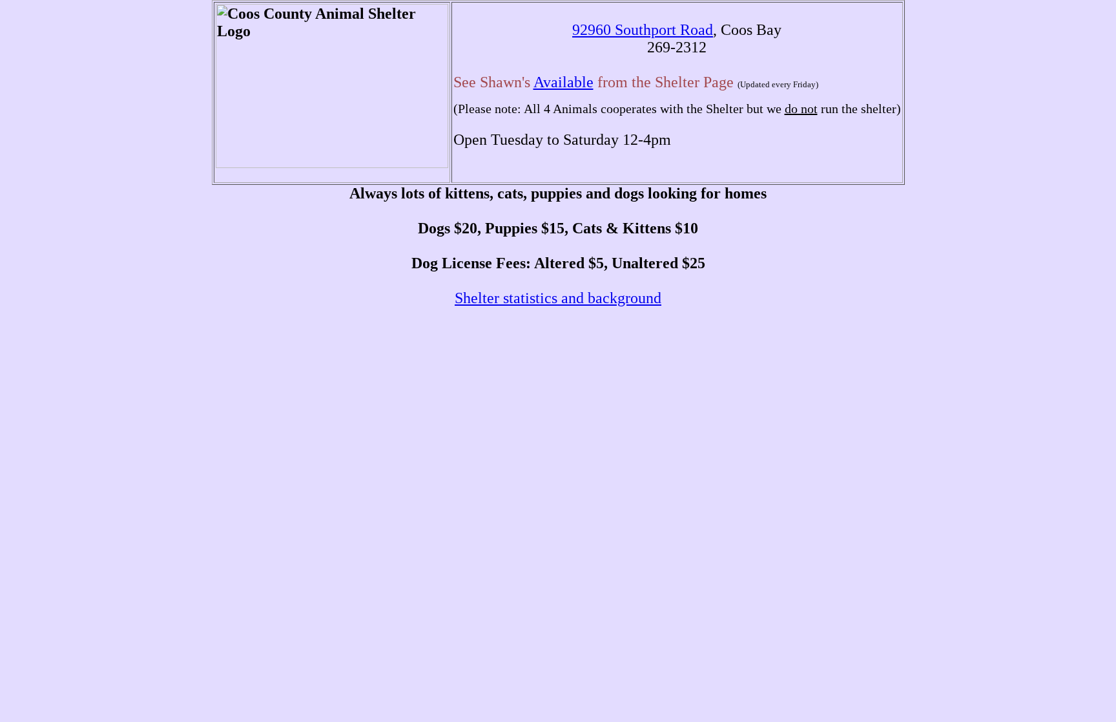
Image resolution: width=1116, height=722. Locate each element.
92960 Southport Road (642, 29)
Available (563, 82)
